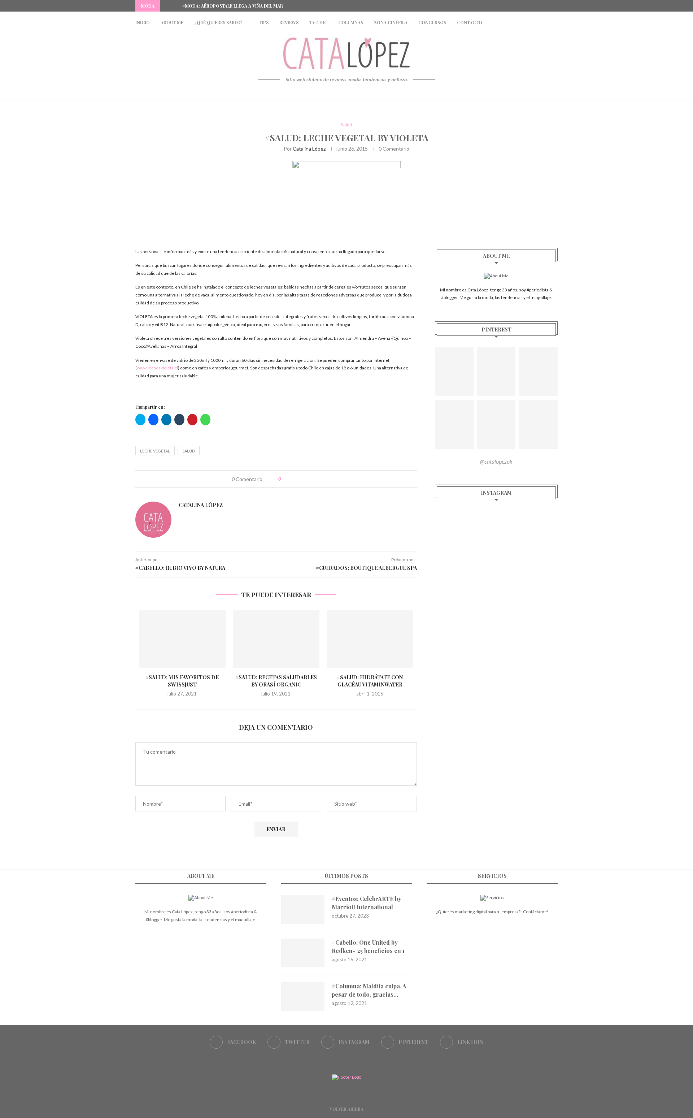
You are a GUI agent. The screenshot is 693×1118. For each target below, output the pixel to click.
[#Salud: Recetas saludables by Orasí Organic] (276, 639)
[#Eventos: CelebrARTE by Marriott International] (302, 909)
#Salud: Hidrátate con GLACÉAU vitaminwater (370, 681)
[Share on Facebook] (294, 479)
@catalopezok (496, 461)
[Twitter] (531, 6)
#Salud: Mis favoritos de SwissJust (182, 681)
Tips (264, 22)
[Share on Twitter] (301, 479)
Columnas (350, 22)
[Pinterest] (547, 6)
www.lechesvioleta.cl (157, 367)
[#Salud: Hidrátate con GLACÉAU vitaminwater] (370, 639)
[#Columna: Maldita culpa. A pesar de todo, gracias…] (302, 996)
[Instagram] (539, 6)
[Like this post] (285, 479)
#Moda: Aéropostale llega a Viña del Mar (232, 6)
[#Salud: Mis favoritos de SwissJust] (182, 639)
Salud (346, 124)
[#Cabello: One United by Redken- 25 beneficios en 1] (302, 953)
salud (188, 450)
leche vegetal (155, 450)
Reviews (288, 22)
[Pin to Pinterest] (309, 479)
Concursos (432, 22)
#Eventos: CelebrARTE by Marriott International (366, 902)
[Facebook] (522, 6)
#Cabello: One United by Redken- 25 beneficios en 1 (368, 946)
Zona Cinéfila (390, 22)
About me (172, 22)
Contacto (469, 22)
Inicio (142, 22)
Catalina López (309, 149)
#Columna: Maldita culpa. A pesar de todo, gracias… (369, 990)
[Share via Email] (316, 479)
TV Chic (318, 22)
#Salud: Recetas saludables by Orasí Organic (276, 681)
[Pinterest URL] (454, 371)
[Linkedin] (556, 6)
